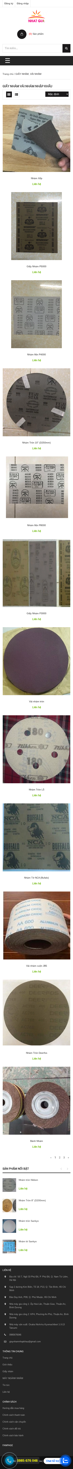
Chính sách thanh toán (14, 1415)
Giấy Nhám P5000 (36, 266)
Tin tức (6, 1385)
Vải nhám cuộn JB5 (36, 965)
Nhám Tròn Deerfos (36, 1053)
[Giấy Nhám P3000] (36, 573)
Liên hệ (6, 1392)
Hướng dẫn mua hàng (13, 1408)
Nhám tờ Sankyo (28, 1241)
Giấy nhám (8, 1371)
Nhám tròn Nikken (28, 1180)
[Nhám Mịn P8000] (36, 487)
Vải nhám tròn (36, 701)
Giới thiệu (7, 1364)
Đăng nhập (23, 3)
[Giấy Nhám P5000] (36, 226)
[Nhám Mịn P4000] (36, 314)
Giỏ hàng (34, 30)
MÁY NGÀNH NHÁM (13, 1378)
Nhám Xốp (36, 178)
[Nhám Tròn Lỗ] (36, 749)
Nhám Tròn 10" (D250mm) (36, 442)
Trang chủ (8, 74)
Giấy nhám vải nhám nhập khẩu (27, 86)
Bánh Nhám (36, 1141)
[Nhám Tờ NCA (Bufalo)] (36, 837)
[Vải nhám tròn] (36, 661)
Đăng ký (8, 3)
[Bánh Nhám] (36, 1101)
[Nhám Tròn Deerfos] (36, 1013)
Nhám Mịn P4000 (36, 354)
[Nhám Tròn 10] (36, 402)
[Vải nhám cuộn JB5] (36, 925)
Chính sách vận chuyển (14, 1422)
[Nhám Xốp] (36, 138)
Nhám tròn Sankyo (29, 1221)
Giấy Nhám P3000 (36, 613)
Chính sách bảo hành (13, 1435)
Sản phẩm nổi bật (16, 1168)
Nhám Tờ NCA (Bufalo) (36, 877)
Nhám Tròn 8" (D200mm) (32, 1200)
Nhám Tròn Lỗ (36, 789)
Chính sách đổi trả (12, 1428)
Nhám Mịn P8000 (36, 525)
